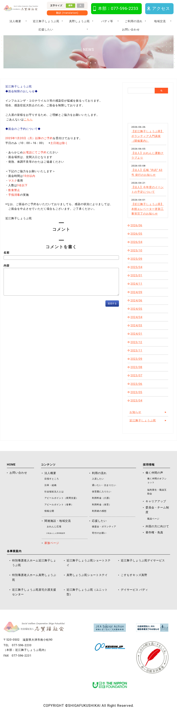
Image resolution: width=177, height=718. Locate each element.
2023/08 (136, 367)
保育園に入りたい (101, 491)
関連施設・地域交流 (57, 520)
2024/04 (136, 317)
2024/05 (136, 308)
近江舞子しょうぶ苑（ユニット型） (87, 592)
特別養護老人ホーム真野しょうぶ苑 (34, 577)
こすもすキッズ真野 (134, 575)
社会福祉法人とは (54, 491)
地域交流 (160, 21)
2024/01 (136, 333)
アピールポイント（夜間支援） (61, 498)
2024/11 (136, 283)
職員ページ (153, 518)
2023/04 (136, 400)
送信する (112, 303)
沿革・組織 (50, 485)
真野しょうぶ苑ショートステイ (87, 575)
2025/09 (136, 258)
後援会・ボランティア (104, 526)
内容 (7, 265)
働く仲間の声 (154, 472)
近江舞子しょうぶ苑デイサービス (143, 560)
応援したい (46, 29)
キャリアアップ (156, 501)
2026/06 (136, 225)
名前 (7, 252)
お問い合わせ (131, 29)
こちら (28, 119)
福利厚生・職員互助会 (157, 492)
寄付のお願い (99, 533)
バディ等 (107, 21)
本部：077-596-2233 (118, 8)
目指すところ (51, 478)
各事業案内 (14, 551)
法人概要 (15, 21)
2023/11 (136, 350)
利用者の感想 (99, 511)
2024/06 (136, 300)
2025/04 (136, 267)
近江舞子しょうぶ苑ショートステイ (89, 563)
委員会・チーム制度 (157, 510)
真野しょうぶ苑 (79, 21)
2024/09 (136, 292)
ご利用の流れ (133, 21)
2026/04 (136, 242)
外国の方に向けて (157, 526)
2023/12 (136, 342)
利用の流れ (99, 473)
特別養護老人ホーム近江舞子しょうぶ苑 (34, 563)
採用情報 (149, 464)
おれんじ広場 (54, 526)
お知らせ (135, 412)
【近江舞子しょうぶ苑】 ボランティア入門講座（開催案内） (147, 136)
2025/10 (136, 250)
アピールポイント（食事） (58, 504)
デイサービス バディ (134, 589)
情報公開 (49, 511)
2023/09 (136, 358)
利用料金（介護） (101, 498)
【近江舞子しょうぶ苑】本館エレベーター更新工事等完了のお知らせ (147, 208)
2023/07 (136, 375)
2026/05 (136, 233)
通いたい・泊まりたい (104, 485)
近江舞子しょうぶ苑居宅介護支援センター (34, 592)
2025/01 (136, 275)
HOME (11, 464)
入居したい (98, 478)
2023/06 (136, 384)
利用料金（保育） (101, 504)
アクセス (161, 8)
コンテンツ (48, 464)
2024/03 (136, 325)
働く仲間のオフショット (157, 480)
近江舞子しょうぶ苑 (46, 21)
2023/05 (136, 392)
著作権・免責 (154, 532)
